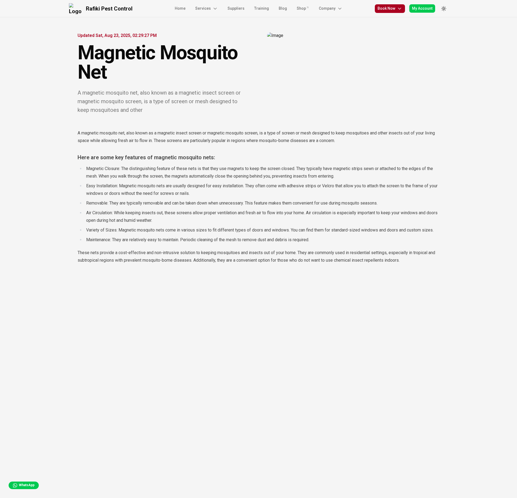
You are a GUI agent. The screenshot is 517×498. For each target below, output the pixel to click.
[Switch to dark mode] (443, 8)
